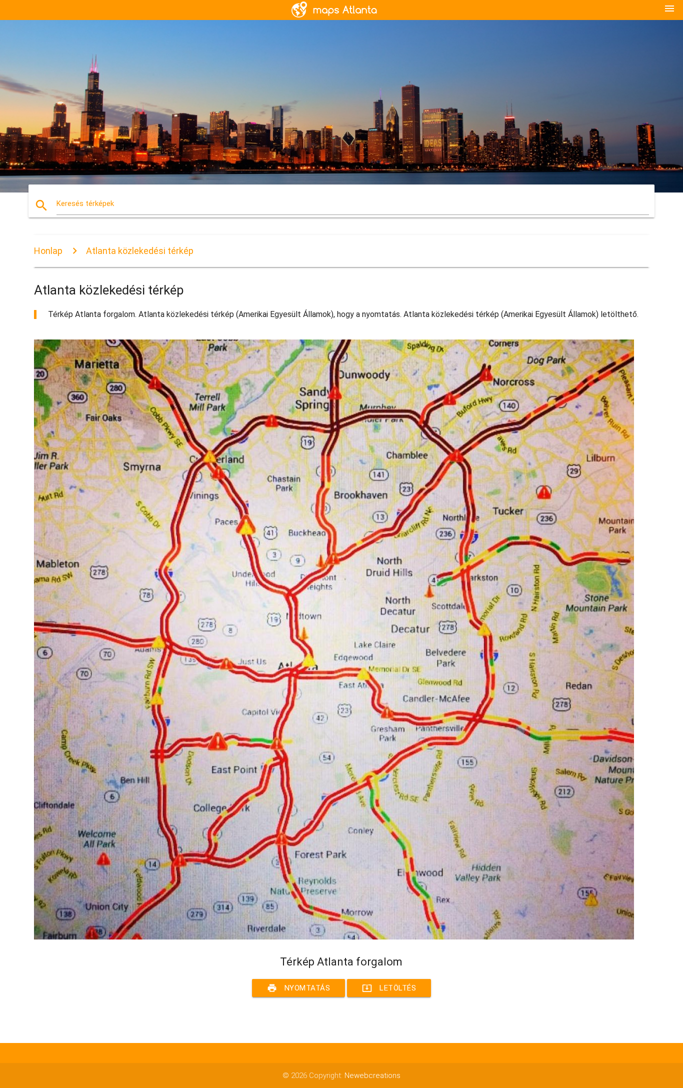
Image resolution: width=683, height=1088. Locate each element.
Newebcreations (372, 1075)
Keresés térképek (85, 203)
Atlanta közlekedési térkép (140, 251)
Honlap (48, 251)
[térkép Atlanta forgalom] (334, 937)
